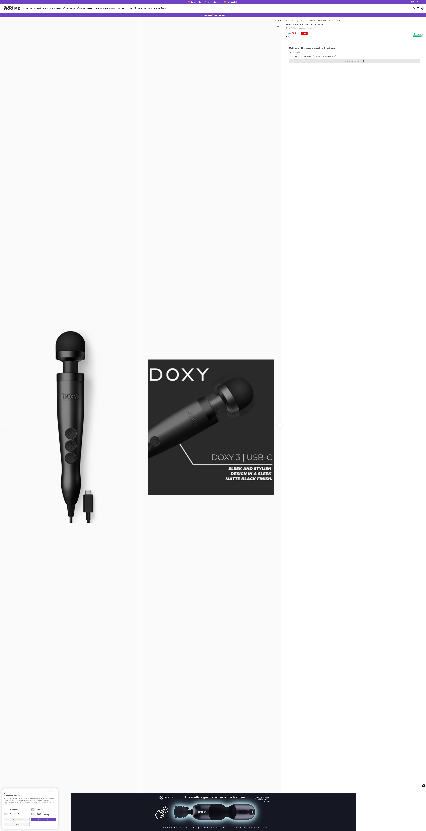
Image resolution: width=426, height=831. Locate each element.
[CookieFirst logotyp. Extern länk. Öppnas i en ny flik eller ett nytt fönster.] (5, 793)
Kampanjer (295, 21)
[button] (280, 425)
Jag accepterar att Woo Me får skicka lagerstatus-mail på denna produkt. (319, 56)
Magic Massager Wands (302, 28)
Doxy (288, 28)
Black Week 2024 (307, 21)
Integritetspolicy (50, 791)
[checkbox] (6, 809)
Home (288, 21)
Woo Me (12, 8)
